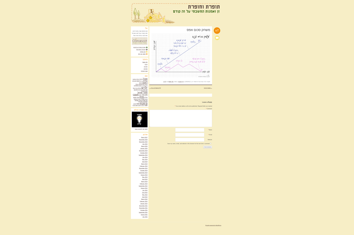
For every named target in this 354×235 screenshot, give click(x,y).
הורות (146, 64)
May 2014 (145, 159)
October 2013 (144, 170)
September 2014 (143, 155)
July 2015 (145, 144)
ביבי (142, 81)
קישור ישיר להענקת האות (141, 129)
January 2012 (144, 203)
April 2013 (145, 179)
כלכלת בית (138, 88)
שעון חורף (135, 105)
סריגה (146, 99)
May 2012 (145, 194)
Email (210, 134)
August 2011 (144, 214)
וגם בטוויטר (143, 51)
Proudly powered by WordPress (213, 225)
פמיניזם (146, 69)
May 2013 (145, 177)
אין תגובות (180, 81)
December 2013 (143, 168)
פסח (137, 104)
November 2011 (143, 208)
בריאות (139, 81)
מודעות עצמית (144, 91)
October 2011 (144, 210)
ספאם (134, 97)
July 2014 (145, 157)
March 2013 (144, 181)
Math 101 (171, 81)
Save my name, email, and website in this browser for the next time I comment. (188, 143)
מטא (140, 95)
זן (142, 85)
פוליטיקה (145, 101)
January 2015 (144, 148)
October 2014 (144, 153)
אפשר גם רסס (142, 54)
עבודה (143, 99)
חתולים (140, 85)
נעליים (146, 97)
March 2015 (144, 146)
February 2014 (144, 166)
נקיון (141, 96)
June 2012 (145, 192)
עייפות (135, 99)
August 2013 (144, 175)
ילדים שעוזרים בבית (155, 88)
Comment (209, 108)
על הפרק (145, 100)
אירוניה (141, 79)
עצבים (140, 100)
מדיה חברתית (141, 90)
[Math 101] (217, 30)
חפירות (146, 66)
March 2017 (144, 137)
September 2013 (143, 172)
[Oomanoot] (140, 44)
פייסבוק (144, 103)
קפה (146, 105)
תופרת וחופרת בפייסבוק (139, 47)
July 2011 (145, 217)
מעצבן (136, 94)
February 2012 (144, 201)
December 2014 (143, 150)
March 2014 (144, 164)
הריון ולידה (145, 85)
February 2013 (144, 183)
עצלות (136, 100)
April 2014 (145, 161)
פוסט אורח (140, 101)
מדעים (136, 90)
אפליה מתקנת (136, 79)
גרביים (134, 81)
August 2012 (144, 188)
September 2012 (143, 186)
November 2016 (143, 139)
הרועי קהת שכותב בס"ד (141, 84)
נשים (138, 97)
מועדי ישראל (142, 92)
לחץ (146, 90)
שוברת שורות (144, 71)
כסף (134, 88)
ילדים (164, 81)
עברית (138, 99)
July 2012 (145, 190)
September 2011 (143, 212)
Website (210, 139)
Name (210, 130)
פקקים (134, 103)
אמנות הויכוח (208, 88)
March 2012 (144, 199)
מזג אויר (145, 95)
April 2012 (145, 197)
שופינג (139, 105)
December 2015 (143, 142)
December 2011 (143, 206)
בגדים (145, 81)
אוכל (145, 79)
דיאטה (145, 83)
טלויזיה (136, 85)
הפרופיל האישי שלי (141, 49)
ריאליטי (142, 105)
